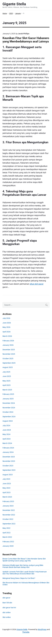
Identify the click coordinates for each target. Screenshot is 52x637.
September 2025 (9, 363)
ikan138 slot (7, 603)
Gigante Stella (22, 629)
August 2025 (8, 367)
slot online (6, 612)
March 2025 (7, 390)
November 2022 (9, 515)
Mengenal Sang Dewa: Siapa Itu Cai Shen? (19, 578)
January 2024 (8, 452)
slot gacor (6, 598)
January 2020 (8, 546)
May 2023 (6, 488)
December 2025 (9, 350)
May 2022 (6, 528)
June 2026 (7, 323)
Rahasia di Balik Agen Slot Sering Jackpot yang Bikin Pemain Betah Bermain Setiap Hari (23, 566)
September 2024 (9, 417)
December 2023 (9, 457)
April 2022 (6, 533)
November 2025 (9, 354)
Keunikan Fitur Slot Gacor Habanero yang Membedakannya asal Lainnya (26, 39)
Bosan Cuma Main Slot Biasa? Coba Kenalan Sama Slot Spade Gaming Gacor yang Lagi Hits (24, 560)
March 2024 (7, 443)
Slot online (7, 617)
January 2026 (8, 345)
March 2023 (7, 497)
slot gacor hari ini (9, 608)
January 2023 (8, 506)
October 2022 (8, 519)
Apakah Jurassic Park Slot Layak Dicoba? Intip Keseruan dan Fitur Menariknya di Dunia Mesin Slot (25, 573)
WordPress (42, 629)
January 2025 (8, 399)
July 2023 (6, 479)
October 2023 (8, 466)
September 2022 (9, 524)
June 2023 (7, 484)
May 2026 (6, 327)
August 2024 (8, 421)
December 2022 (9, 510)
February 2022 (8, 542)
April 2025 (6, 385)
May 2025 (6, 381)
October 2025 (8, 359)
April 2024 (6, 439)
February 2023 (8, 501)
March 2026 (7, 336)
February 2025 (8, 394)
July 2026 (6, 318)
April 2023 (6, 492)
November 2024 (9, 408)
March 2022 (7, 537)
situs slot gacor (36, 284)
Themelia (25, 632)
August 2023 (8, 475)
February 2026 (8, 341)
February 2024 (8, 448)
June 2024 (7, 430)
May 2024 (6, 434)
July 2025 (6, 372)
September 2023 (9, 470)
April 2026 (6, 332)
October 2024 (8, 412)
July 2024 (6, 425)
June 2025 (7, 376)
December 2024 (9, 403)
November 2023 (9, 461)
